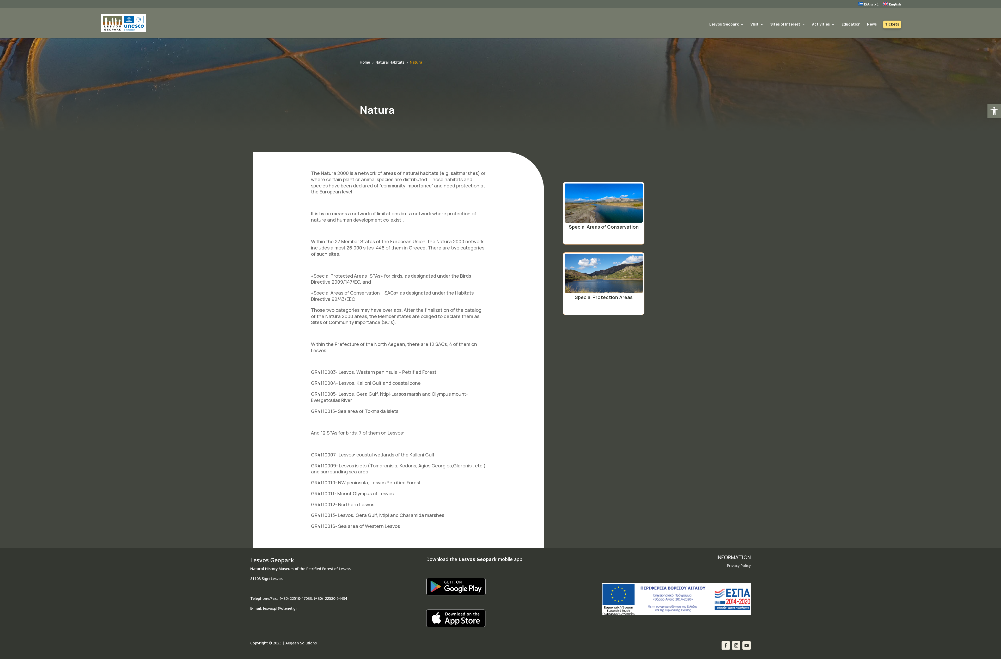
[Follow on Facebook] (726, 645)
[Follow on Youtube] (746, 645)
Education (850, 24)
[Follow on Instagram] (736, 645)
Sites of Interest (785, 24)
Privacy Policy (739, 565)
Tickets (892, 24)
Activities (821, 24)
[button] (994, 111)
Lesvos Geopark (724, 24)
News (872, 24)
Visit (754, 24)
